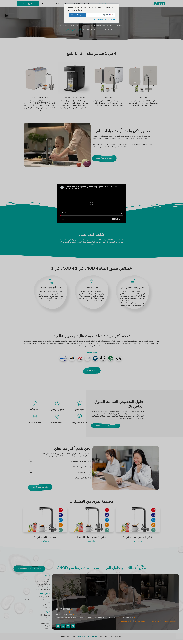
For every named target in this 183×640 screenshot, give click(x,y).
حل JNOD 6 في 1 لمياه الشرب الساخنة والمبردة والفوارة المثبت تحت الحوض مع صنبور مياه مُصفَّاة (143, 103)
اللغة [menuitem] (45, 3)
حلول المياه (143, 97)
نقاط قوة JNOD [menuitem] (81, 3)
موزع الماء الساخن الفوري (40, 97)
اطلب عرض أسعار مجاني (104, 158)
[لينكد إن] (58, 626)
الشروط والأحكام (81, 636)
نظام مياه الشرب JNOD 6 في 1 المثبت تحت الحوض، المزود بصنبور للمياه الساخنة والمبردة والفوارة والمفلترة (109, 103)
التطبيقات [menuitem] (93, 3)
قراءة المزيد (138, 541)
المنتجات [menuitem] (103, 3)
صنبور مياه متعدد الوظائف (94, 30)
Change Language (77, 15)
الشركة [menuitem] (69, 3)
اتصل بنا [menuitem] (51, 3)
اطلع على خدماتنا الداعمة (40, 487)
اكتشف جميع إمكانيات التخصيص (105, 425)
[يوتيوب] (68, 626)
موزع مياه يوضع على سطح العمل (74, 97)
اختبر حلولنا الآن (91, 370)
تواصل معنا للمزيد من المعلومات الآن (29, 568)
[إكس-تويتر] (63, 626)
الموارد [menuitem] (60, 3)
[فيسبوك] (73, 626)
